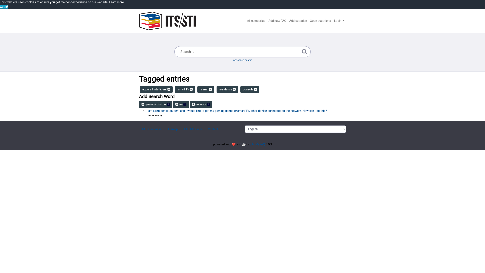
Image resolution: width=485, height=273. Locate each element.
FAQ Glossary (193, 129)
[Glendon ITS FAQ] (167, 21)
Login (338, 21)
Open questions (320, 21)
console (248, 89)
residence (226, 89)
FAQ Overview (151, 129)
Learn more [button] (116, 2)
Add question (298, 21)
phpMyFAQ (257, 144)
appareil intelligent (154, 89)
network (202, 104)
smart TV (183, 89)
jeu (182, 104)
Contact (213, 129)
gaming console (156, 104)
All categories (256, 21)
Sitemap (172, 129)
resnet (204, 89)
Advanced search (242, 60)
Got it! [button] (4, 7)
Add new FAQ (277, 21)
